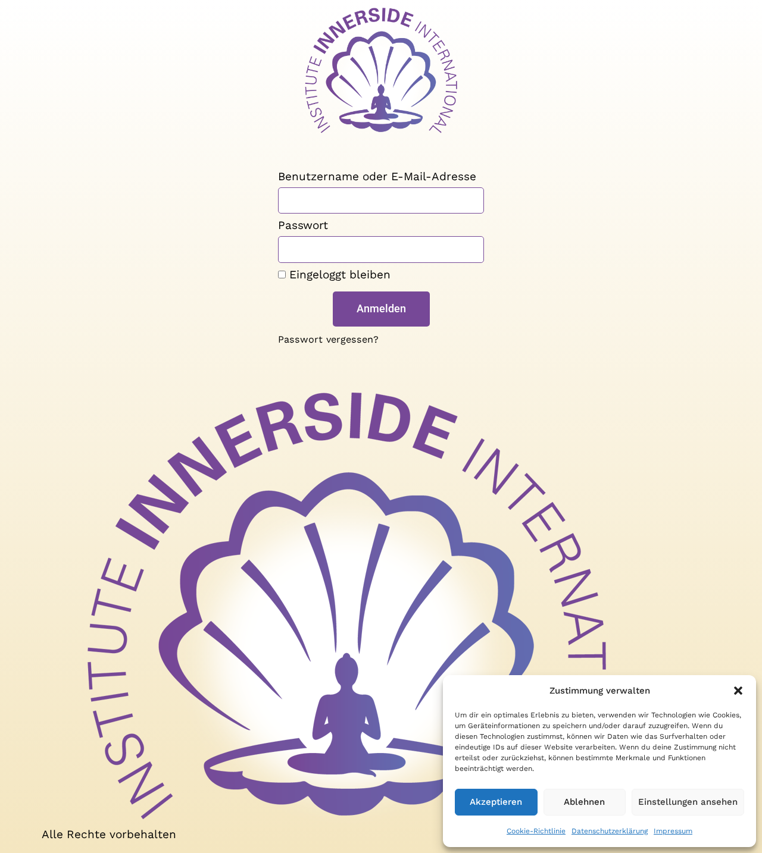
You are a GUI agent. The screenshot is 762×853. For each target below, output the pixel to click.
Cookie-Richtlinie (536, 831)
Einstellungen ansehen (688, 801)
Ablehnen (584, 801)
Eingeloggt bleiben (338, 275)
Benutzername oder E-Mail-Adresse (377, 177)
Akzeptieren (496, 801)
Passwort (303, 225)
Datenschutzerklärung (610, 831)
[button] (738, 691)
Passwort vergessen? (328, 339)
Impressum (673, 831)
